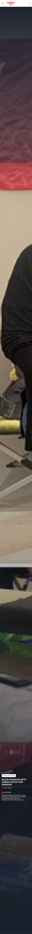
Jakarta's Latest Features (9, 775)
